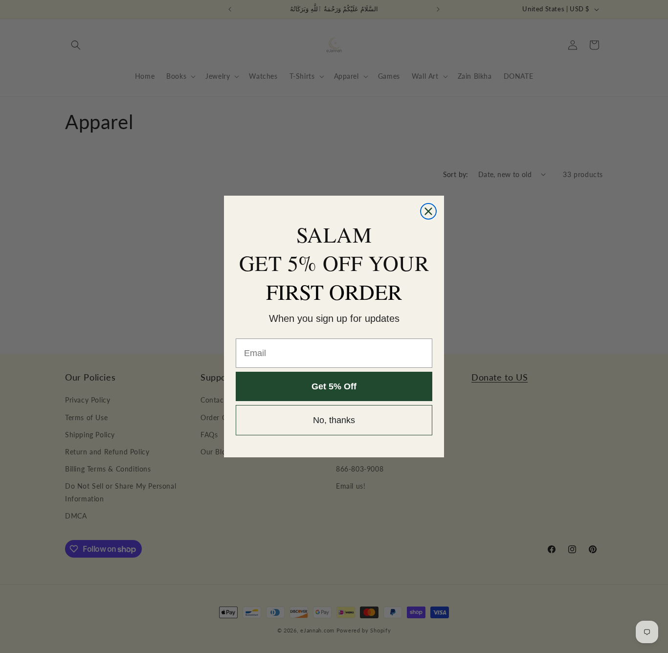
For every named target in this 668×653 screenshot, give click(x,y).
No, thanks (334, 421)
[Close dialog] (428, 211)
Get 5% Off (334, 387)
